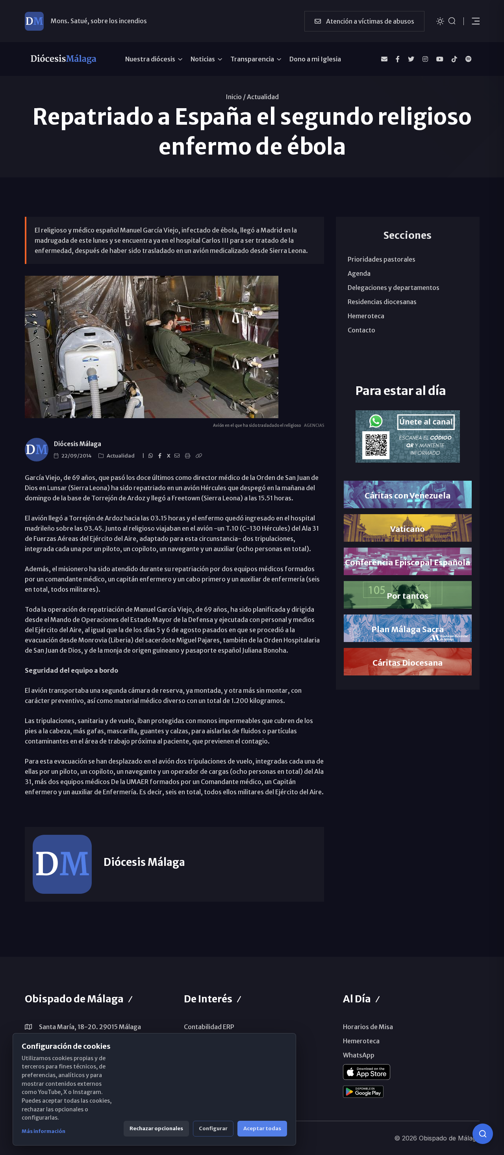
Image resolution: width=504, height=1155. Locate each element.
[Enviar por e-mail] (178, 456)
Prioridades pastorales (381, 259)
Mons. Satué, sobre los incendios (99, 21)
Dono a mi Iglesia (315, 59)
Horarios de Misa (368, 1027)
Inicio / (236, 97)
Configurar (213, 1128)
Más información (43, 1131)
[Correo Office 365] (384, 59)
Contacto (361, 330)
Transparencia (252, 59)
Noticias (203, 59)
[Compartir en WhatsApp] (151, 456)
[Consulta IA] (482, 1134)
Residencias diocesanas (382, 302)
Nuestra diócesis (150, 59)
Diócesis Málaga (77, 444)
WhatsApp (358, 1055)
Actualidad (263, 97)
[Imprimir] (189, 456)
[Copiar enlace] (200, 456)
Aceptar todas (262, 1128)
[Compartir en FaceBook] (161, 456)
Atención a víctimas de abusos (369, 21)
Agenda (359, 273)
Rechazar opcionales (156, 1128)
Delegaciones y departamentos (393, 288)
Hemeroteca (366, 316)
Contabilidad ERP (209, 1027)
